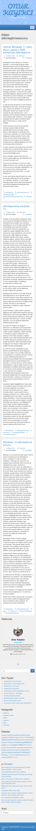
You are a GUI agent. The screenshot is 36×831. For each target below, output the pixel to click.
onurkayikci (28, 58)
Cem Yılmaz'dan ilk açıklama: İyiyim (13, 797)
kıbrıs (10, 747)
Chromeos (22, 737)
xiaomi (12, 755)
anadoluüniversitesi (13, 735)
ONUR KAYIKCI (18, 9)
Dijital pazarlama (19, 740)
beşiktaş (11, 737)
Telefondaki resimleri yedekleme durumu (17, 691)
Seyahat (6, 720)
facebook (4, 742)
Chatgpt (16, 737)
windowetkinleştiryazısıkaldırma (13, 196)
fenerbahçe (18, 742)
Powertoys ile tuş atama (11, 688)
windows (9, 752)
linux (14, 747)
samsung (10, 750)
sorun (5, 611)
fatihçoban (11, 742)
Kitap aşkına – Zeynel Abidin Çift (14, 684)
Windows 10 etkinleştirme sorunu (17, 443)
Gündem (8, 764)
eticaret (27, 740)
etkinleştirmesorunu (23, 192)
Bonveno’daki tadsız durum (12, 701)
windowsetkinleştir (19, 432)
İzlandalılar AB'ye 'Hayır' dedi (11, 790)
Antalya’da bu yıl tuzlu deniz (12, 681)
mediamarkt (19, 747)
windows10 (6, 432)
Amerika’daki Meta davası (12, 696)
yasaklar (4, 757)
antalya (27, 735)
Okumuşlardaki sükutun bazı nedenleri (14, 772)
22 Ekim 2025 (10, 56)
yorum (9, 757)
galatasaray (27, 742)
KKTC (24, 745)
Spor (5, 723)
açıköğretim (5, 737)
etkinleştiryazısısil (8, 194)
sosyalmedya (17, 750)
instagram (14, 745)
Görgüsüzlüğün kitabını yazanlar (14, 698)
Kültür (5, 718)
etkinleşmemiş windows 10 (16, 207)
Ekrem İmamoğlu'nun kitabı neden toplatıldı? (16, 779)
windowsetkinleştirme (9, 434)
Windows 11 (6, 755)
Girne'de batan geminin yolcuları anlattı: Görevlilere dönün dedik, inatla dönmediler (18, 801)
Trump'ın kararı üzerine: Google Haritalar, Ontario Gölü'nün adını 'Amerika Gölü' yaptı (17, 794)
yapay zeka (26, 755)
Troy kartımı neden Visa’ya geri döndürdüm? (18, 703)
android (22, 735)
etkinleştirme (10, 192)
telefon (28, 750)
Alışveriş (6, 713)
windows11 (26, 752)
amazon (4, 735)
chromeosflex (30, 737)
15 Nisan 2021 (10, 448)
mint (31, 747)
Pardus (4, 750)
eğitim (32, 740)
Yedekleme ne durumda (11, 686)
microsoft (26, 747)
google (4, 745)
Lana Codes (30, 827)
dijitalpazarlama (8, 739)
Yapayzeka (18, 755)
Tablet (23, 750)
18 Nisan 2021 (10, 212)
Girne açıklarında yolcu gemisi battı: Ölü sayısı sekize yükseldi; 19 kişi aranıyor (16, 768)
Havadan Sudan (9, 715)
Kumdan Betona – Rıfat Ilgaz (13, 693)
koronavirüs (5, 747)
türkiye (4, 752)
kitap (21, 744)
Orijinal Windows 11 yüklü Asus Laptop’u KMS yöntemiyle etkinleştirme (17, 49)
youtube (14, 757)
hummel (8, 745)
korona (29, 745)
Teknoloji (21, 56)
